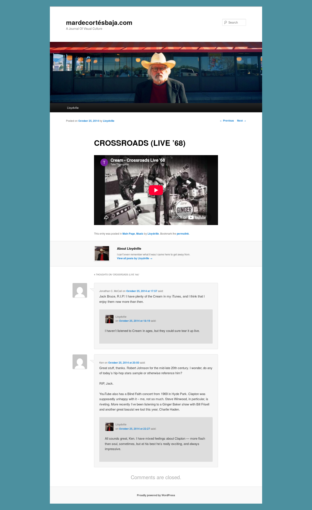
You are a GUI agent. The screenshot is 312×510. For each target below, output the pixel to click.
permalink (183, 233)
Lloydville (73, 108)
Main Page (128, 233)
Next (241, 120)
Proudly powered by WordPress (156, 495)
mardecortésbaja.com (99, 22)
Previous (227, 120)
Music (139, 233)
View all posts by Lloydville (134, 258)
